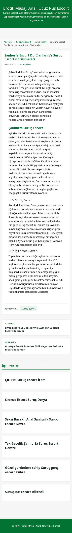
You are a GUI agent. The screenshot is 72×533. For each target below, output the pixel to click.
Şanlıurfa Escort (23, 41)
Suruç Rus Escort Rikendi (24, 492)
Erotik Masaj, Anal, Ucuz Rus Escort (36, 8)
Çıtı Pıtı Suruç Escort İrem (25, 380)
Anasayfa (8, 41)
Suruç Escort (40, 41)
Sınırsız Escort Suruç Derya (26, 400)
